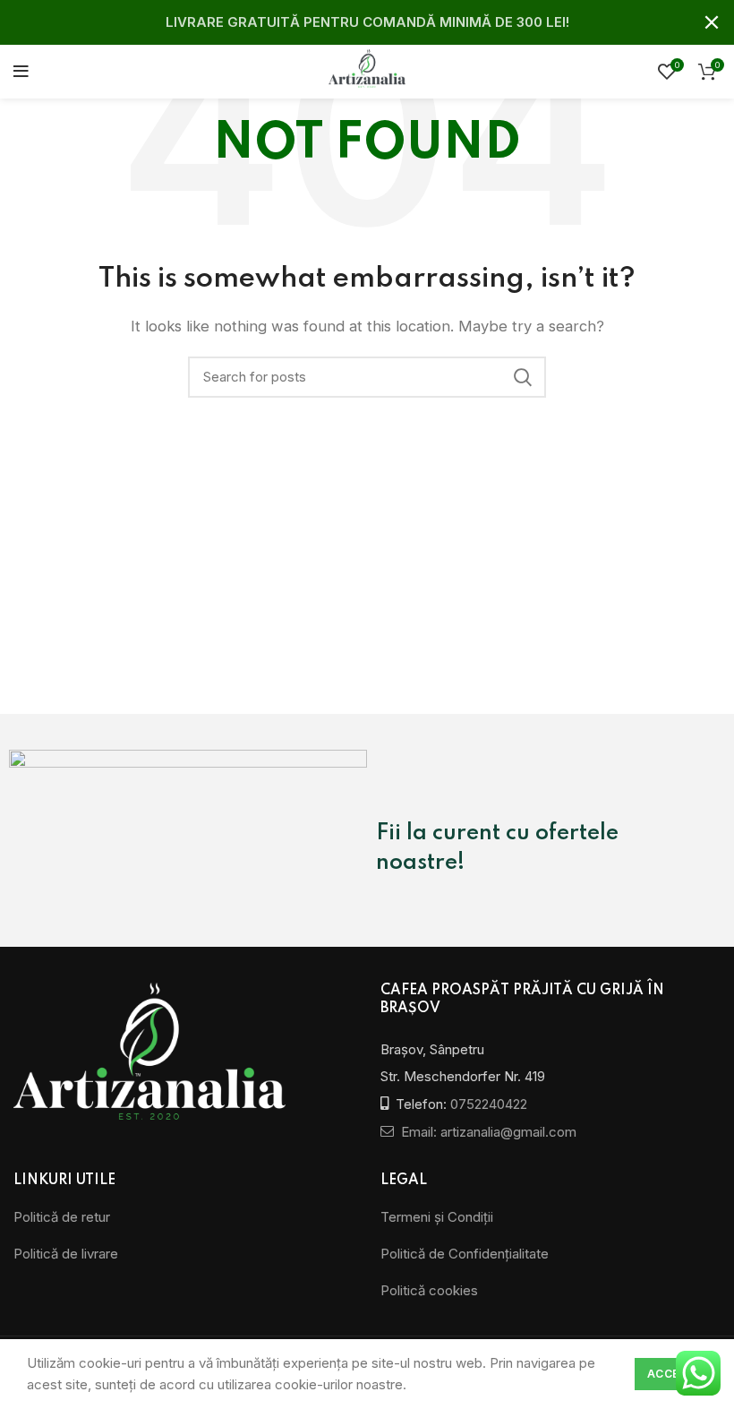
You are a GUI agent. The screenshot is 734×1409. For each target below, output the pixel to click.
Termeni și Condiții (436, 1216)
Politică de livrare (65, 1253)
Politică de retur (61, 1216)
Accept (671, 1373)
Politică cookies (429, 1290)
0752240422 (488, 1104)
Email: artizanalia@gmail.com (486, 1131)
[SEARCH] (521, 377)
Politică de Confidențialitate (464, 1253)
